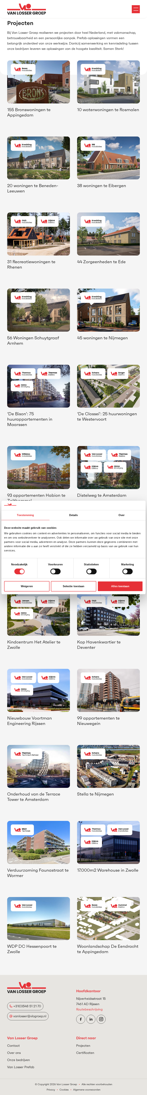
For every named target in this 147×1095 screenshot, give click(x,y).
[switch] (55, 571)
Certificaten (85, 1053)
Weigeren (27, 586)
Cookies (64, 1089)
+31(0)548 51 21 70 (27, 1006)
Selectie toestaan (73, 586)
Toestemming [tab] (25, 514)
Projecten (83, 1046)
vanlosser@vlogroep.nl (29, 1016)
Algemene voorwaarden (86, 1089)
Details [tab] (73, 514)
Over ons (14, 1053)
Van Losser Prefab (20, 1067)
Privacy (51, 1089)
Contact (13, 1046)
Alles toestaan (120, 586)
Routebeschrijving (89, 1009)
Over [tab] (121, 514)
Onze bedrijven (18, 1060)
